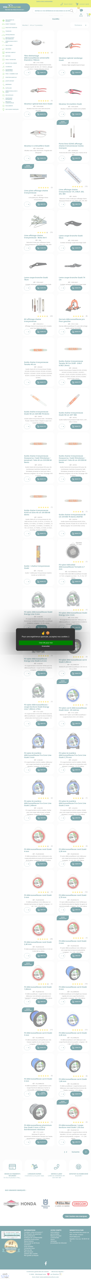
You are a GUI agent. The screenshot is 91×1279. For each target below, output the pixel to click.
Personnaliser (46, 646)
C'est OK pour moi (46, 643)
